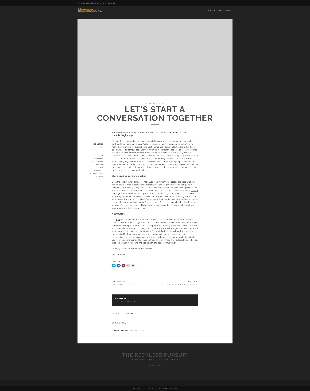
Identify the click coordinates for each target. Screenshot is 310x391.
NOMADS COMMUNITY (91, 3)
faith (101, 167)
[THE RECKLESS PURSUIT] (90, 11)
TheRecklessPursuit (125, 302)
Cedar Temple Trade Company (136, 150)
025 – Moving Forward (123, 284)
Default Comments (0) (138, 330)
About (229, 11)
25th (118, 219)
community (98, 159)
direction (99, 164)
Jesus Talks (98, 170)
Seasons (100, 179)
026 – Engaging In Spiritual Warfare (180, 284)
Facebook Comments (120, 330)
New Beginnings (96, 173)
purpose (99, 176)
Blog (220, 11)
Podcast (210, 11)
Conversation (97, 161)
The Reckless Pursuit (176, 132)
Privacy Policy (155, 365)
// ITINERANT (109, 3)
